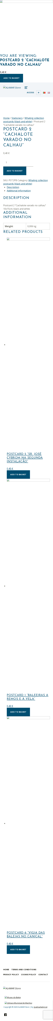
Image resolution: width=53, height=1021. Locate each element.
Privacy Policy (11, 974)
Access (30, 92)
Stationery (17, 118)
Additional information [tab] (19, 190)
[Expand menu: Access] (38, 92)
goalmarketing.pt (40, 1007)
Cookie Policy (28, 974)
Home (6, 118)
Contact (43, 974)
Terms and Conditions (23, 969)
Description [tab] (13, 187)
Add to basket (12, 78)
